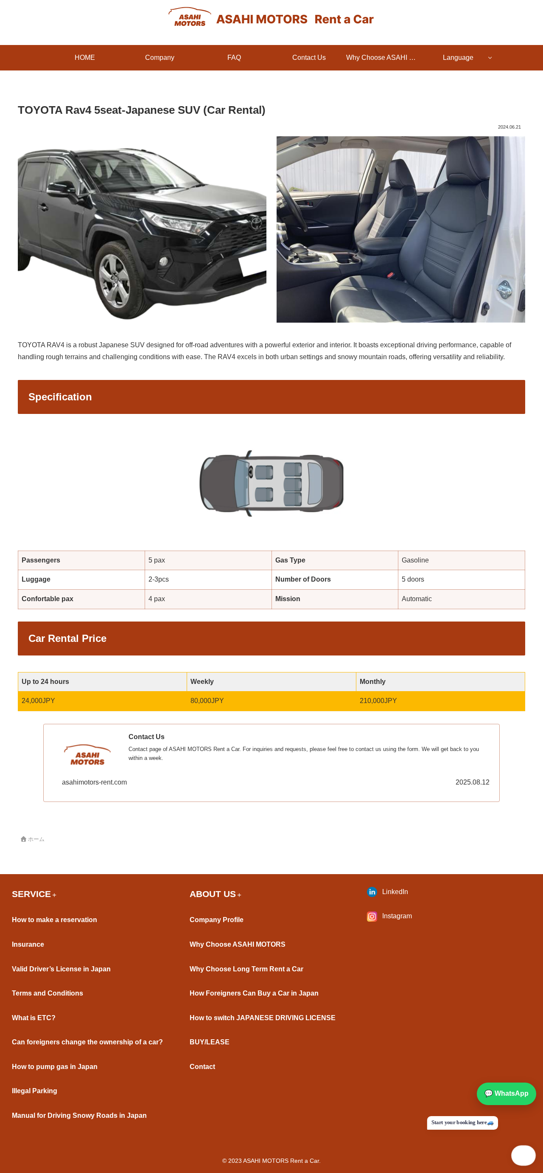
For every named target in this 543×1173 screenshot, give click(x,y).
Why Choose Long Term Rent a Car (246, 969)
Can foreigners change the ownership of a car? (87, 1042)
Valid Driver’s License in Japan (61, 969)
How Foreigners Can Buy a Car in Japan (254, 993)
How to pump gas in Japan (55, 1066)
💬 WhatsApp (506, 1093)
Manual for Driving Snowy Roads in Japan (79, 1115)
